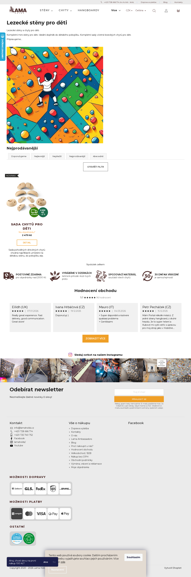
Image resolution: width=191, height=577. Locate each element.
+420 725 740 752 (23, 435)
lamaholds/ (20, 442)
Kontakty (76, 432)
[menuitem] (46, 10)
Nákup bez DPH (79, 456)
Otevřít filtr (95, 166)
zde (63, 562)
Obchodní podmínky (82, 460)
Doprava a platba (80, 428)
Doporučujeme (18, 156)
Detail (27, 242)
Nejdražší (57, 156)
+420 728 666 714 (23, 431)
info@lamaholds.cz (24, 427)
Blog (73, 442)
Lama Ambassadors (81, 439)
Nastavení (57, 569)
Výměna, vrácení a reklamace (86, 463)
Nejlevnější (39, 156)
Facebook (19, 438)
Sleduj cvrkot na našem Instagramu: (98, 354)
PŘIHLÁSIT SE (139, 399)
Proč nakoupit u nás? (82, 446)
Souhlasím (133, 557)
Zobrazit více (95, 338)
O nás (74, 435)
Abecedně (98, 156)
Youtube (18, 445)
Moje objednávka (80, 467)
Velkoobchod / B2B (81, 453)
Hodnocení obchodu (95, 290)
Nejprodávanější (77, 156)
